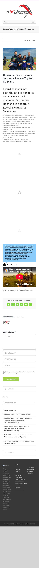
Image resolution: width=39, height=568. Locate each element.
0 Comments (28, 290)
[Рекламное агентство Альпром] (31, 467)
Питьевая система (25, 414)
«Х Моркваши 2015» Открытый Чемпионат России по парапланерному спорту (18, 420)
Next (33, 40)
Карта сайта (18, 470)
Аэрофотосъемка (19, 483)
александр (7, 426)
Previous (27, 40)
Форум (18, 488)
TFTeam (7, 290)
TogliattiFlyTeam (9, 414)
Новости (21, 290)
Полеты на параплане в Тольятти (25, 524)
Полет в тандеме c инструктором (19, 477)
